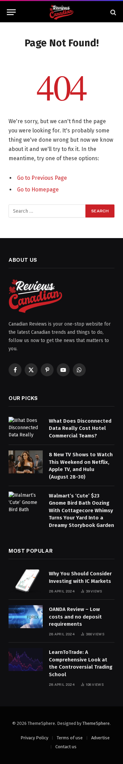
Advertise (100, 737)
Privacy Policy (34, 737)
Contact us (66, 746)
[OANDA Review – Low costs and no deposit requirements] (26, 616)
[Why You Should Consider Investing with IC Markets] (26, 580)
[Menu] (11, 12)
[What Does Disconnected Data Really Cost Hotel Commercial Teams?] (26, 428)
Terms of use (70, 737)
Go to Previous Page (42, 178)
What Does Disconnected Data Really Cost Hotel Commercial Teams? (80, 428)
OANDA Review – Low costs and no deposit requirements (75, 616)
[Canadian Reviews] (61, 12)
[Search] (112, 12)
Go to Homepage (38, 189)
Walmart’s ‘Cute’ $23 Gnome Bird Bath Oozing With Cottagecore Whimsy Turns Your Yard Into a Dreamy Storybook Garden (81, 510)
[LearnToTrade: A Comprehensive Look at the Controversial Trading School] (26, 659)
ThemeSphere (96, 723)
